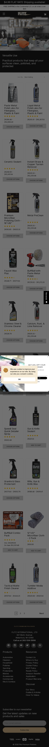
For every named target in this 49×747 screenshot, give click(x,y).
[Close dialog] (47, 356)
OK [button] (19, 379)
